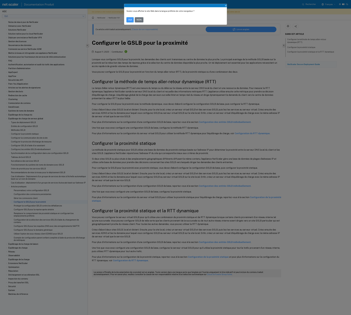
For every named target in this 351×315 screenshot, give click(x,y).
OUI (130, 19)
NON (139, 19)
